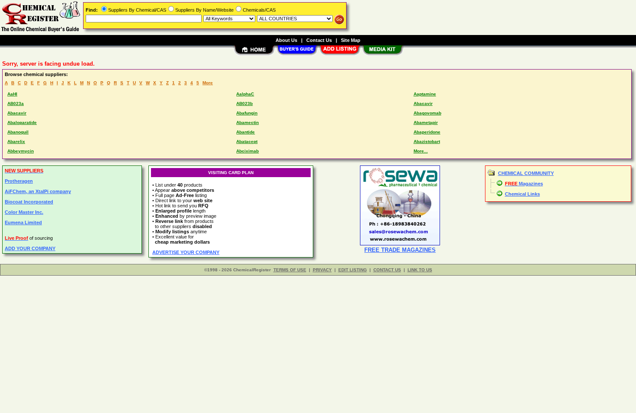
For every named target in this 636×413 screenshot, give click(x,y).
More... (421, 151)
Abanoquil (18, 132)
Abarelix (16, 141)
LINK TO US (420, 269)
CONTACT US (387, 269)
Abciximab (247, 151)
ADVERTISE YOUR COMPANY (185, 252)
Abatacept (246, 141)
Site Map (350, 40)
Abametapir (426, 122)
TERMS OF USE (289, 269)
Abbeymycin (20, 151)
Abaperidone (427, 132)
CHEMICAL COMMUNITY (526, 173)
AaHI (12, 94)
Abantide (245, 132)
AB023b (244, 103)
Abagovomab (427, 113)
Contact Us (319, 40)
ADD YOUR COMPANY (30, 248)
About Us (286, 40)
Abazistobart (427, 141)
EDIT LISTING (352, 269)
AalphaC (245, 94)
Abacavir (423, 103)
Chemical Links (522, 194)
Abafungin (246, 113)
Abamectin (247, 122)
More (207, 82)
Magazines (524, 183)
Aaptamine (425, 94)
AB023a (15, 103)
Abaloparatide (22, 122)
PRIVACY (322, 269)
